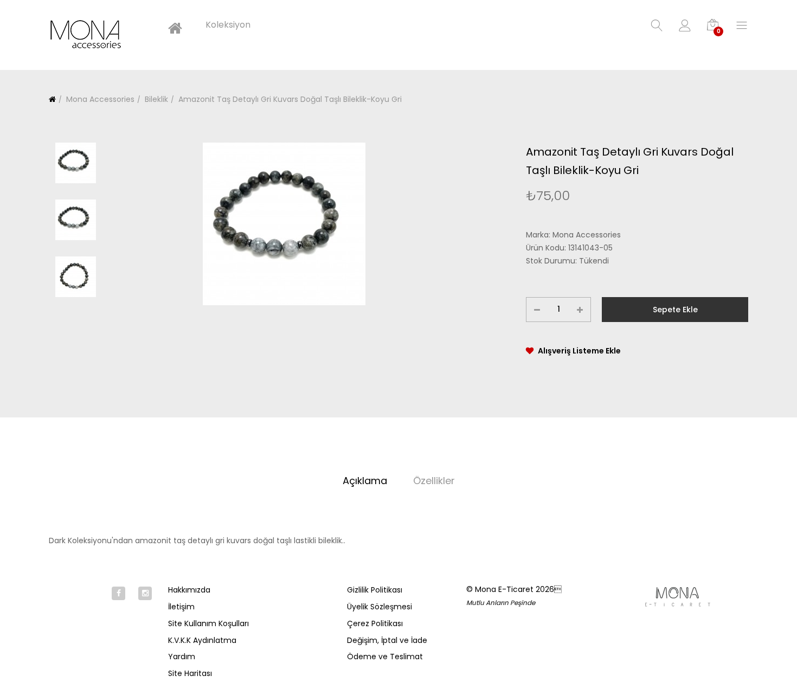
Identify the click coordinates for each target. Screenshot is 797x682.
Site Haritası (190, 673)
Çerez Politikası (375, 623)
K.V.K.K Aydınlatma (202, 640)
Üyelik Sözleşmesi (379, 606)
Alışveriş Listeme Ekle (579, 350)
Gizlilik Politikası (374, 589)
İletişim (181, 606)
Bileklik (155, 99)
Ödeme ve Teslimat (385, 656)
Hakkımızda (189, 589)
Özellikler (434, 480)
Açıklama (365, 480)
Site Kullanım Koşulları (208, 623)
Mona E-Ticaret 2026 (518, 589)
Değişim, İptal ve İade (387, 640)
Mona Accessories (99, 99)
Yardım (181, 656)
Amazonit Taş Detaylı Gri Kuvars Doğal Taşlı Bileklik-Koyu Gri (289, 99)
